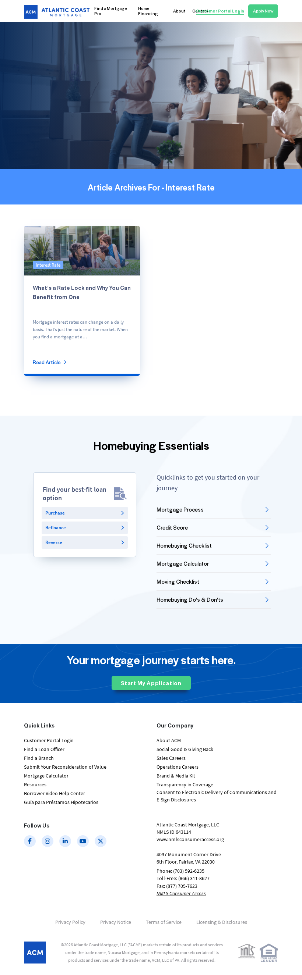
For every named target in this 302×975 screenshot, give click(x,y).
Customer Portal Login (49, 740)
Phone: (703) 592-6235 (180, 871)
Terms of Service (164, 922)
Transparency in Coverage (185, 784)
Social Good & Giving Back (185, 749)
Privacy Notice (115, 922)
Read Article (47, 362)
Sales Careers (171, 758)
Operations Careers (178, 767)
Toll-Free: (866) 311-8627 (183, 878)
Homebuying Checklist (184, 545)
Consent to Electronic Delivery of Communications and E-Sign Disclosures (217, 796)
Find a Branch (39, 758)
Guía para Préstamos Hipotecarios (61, 802)
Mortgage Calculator (183, 563)
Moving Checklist (178, 581)
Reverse (53, 542)
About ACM (169, 740)
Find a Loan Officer (44, 749)
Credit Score (172, 527)
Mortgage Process (180, 509)
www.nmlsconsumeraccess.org (190, 839)
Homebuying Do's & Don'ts (190, 599)
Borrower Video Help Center (54, 793)
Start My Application (151, 683)
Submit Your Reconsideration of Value (65, 767)
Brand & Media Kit (176, 775)
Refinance (55, 527)
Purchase (55, 513)
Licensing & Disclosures (221, 922)
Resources (35, 784)
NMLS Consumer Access (181, 893)
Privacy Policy (70, 922)
